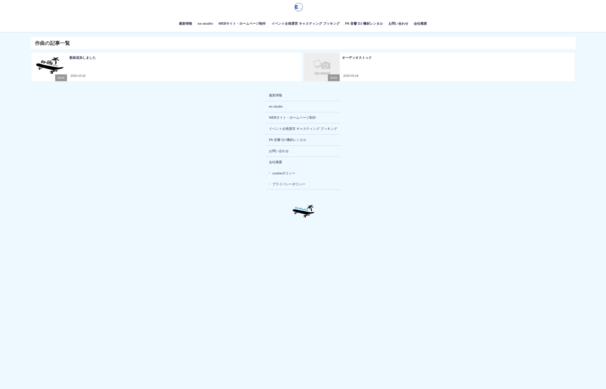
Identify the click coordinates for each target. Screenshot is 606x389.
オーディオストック (357, 57)
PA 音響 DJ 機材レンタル (364, 23)
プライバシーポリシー (288, 184)
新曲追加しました (82, 57)
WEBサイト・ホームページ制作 (242, 23)
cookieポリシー (283, 173)
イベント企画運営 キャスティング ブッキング (306, 23)
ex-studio (205, 23)
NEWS (61, 78)
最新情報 (185, 23)
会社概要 (420, 23)
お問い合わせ (398, 23)
